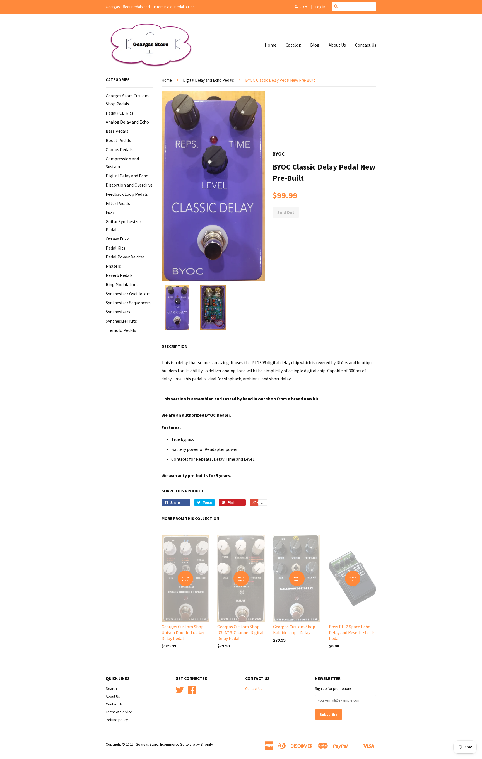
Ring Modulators (122, 284)
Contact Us (365, 45)
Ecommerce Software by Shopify (186, 744)
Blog (314, 45)
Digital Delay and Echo (127, 175)
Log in (320, 6)
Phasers (113, 266)
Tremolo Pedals (121, 330)
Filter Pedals (118, 203)
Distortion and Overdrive (129, 185)
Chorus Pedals (119, 149)
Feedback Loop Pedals (127, 194)
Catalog (293, 45)
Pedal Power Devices (125, 257)
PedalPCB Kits (119, 113)
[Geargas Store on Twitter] (179, 692)
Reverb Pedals (119, 275)
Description (174, 346)
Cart (303, 6)
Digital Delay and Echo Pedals (208, 80)
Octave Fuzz (117, 238)
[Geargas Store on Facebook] (191, 692)
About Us (337, 45)
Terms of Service (119, 712)
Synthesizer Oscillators (128, 293)
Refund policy (117, 719)
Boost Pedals (118, 140)
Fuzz (110, 212)
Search (111, 688)
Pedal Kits (115, 248)
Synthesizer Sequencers (128, 302)
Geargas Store (147, 744)
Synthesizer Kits (121, 321)
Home (270, 45)
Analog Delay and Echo (127, 122)
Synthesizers (118, 312)
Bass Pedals (117, 131)
